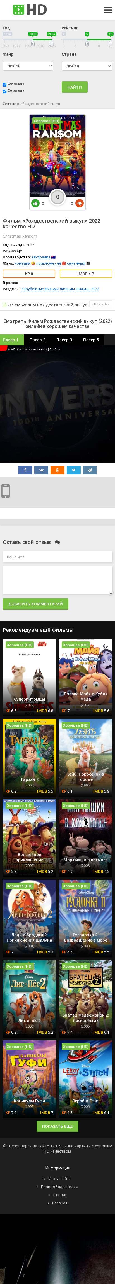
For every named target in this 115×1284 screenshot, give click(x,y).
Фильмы (16, 83)
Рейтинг (70, 28)
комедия (22, 263)
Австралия (41, 257)
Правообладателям (59, 1186)
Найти (75, 87)
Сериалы (16, 90)
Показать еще (57, 1126)
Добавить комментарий (35, 603)
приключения (48, 263)
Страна (69, 54)
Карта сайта (59, 1178)
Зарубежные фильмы (40, 288)
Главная (60, 1203)
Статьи (59, 1194)
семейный (76, 263)
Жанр (8, 54)
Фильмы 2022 (87, 288)
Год (6, 28)
